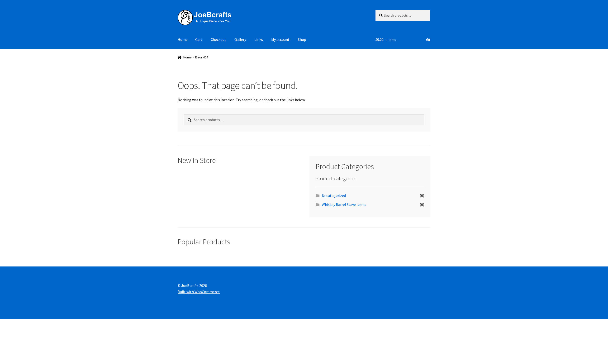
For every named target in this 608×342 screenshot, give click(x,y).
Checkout (218, 39)
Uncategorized (334, 195)
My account (280, 39)
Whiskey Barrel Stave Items (344, 204)
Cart (198, 39)
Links (258, 39)
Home (183, 39)
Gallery (240, 39)
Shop (302, 39)
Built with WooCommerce (199, 291)
